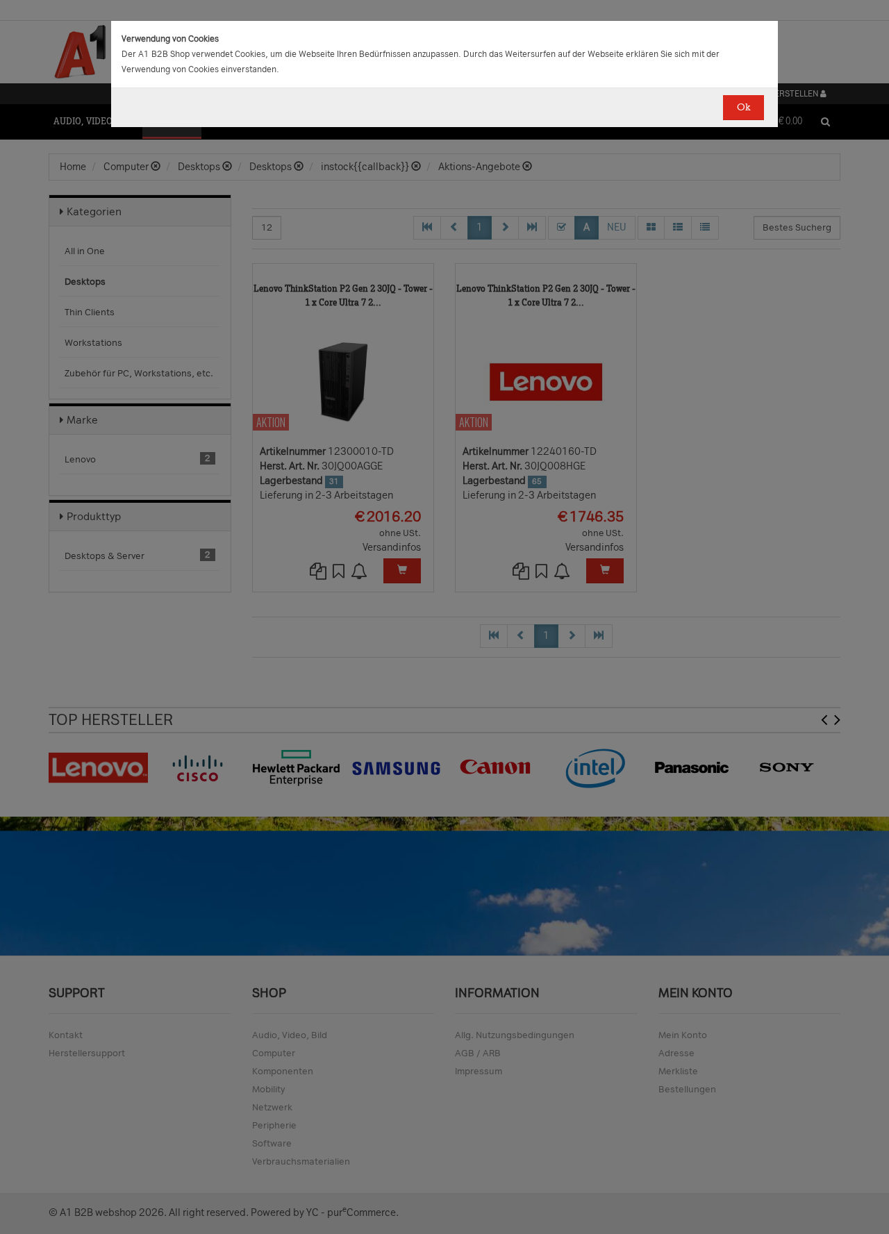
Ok (743, 107)
